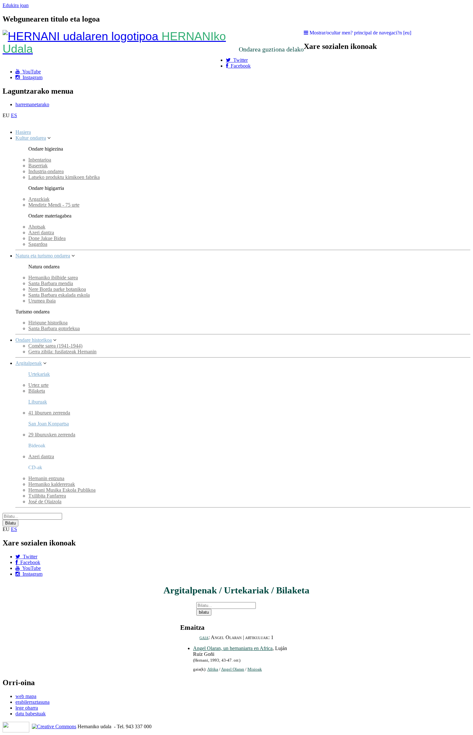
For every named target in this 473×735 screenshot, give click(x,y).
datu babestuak (30, 713)
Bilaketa (36, 391)
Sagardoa (37, 244)
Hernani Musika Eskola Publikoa (62, 490)
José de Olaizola (44, 501)
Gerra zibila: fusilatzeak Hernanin (62, 351)
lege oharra (26, 708)
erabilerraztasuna (32, 702)
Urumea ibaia (42, 300)
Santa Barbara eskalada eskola (59, 295)
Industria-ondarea (46, 171)
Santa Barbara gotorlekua (54, 328)
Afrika (212, 669)
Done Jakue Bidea (47, 238)
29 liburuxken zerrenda (51, 434)
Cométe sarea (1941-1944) (55, 346)
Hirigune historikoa (48, 322)
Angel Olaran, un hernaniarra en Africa (233, 648)
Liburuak (37, 402)
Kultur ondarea (30, 138)
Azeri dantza (41, 232)
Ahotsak (36, 226)
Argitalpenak (28, 363)
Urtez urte (38, 385)
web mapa (25, 696)
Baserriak (38, 165)
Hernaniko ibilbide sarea (53, 277)
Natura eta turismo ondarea (42, 255)
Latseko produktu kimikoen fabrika (64, 177)
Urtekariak (39, 374)
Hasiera (23, 132)
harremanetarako (32, 104)
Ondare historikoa (33, 340)
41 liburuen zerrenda (49, 412)
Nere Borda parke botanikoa (57, 289)
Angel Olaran (232, 669)
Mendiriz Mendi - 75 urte (53, 205)
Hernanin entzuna (46, 478)
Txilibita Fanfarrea (47, 495)
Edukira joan (16, 5)
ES (14, 115)
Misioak (254, 669)
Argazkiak (39, 199)
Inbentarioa (39, 160)
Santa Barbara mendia (50, 283)
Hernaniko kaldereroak (51, 484)
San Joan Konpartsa (48, 423)
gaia (204, 637)
